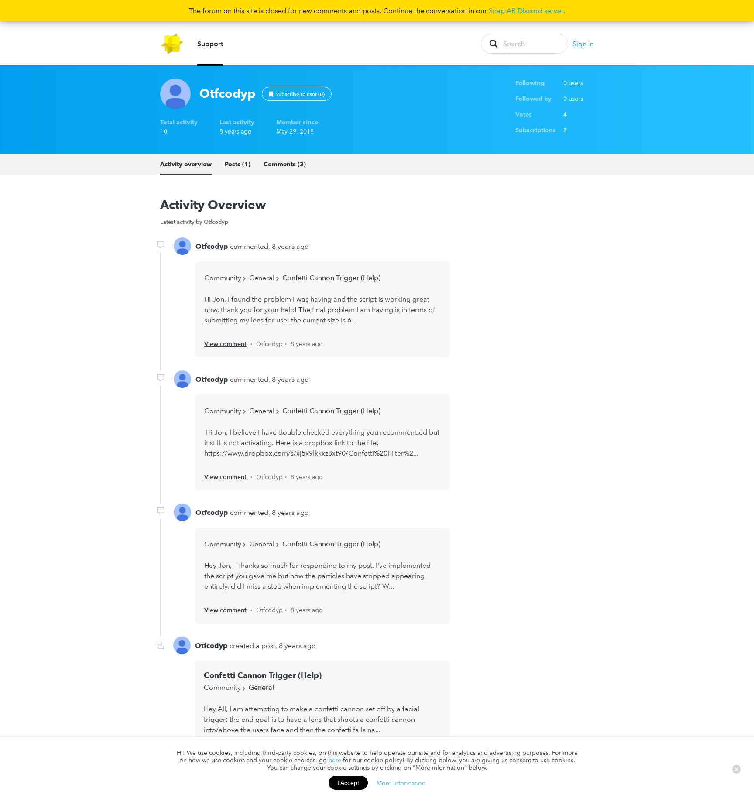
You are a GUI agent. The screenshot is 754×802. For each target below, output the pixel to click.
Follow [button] (297, 94)
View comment (225, 344)
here (335, 760)
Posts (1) (237, 164)
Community (222, 277)
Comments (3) (285, 164)
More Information (401, 783)
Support (210, 43)
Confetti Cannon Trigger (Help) (331, 277)
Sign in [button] (583, 43)
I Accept (348, 782)
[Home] (172, 44)
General (261, 277)
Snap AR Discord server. (527, 10)
